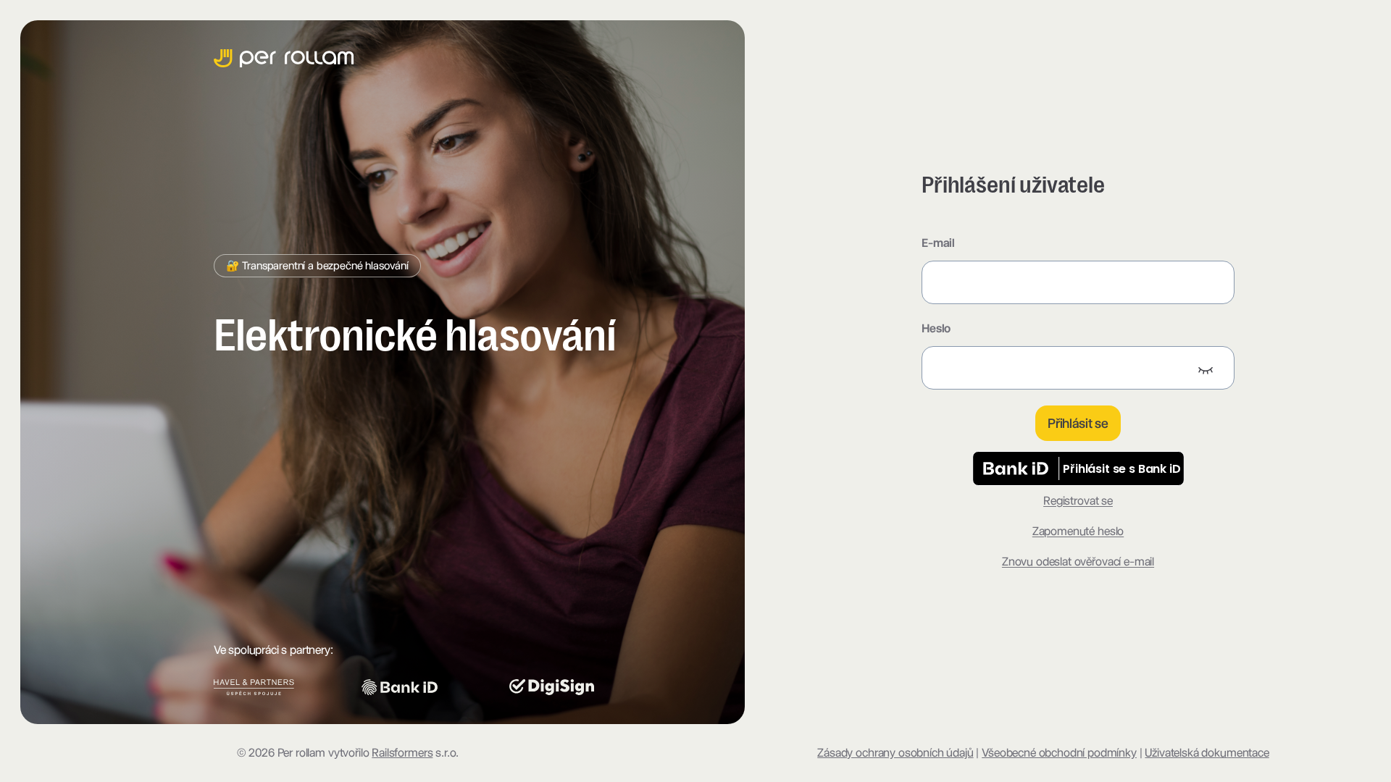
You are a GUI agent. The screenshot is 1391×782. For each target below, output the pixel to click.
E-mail (938, 243)
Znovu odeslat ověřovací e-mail (1078, 561)
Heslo (936, 328)
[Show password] (1206, 369)
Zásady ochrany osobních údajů (895, 753)
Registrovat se (1078, 501)
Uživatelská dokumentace (1207, 753)
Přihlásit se (1078, 423)
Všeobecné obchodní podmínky (1059, 753)
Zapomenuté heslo (1078, 531)
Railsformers (402, 753)
